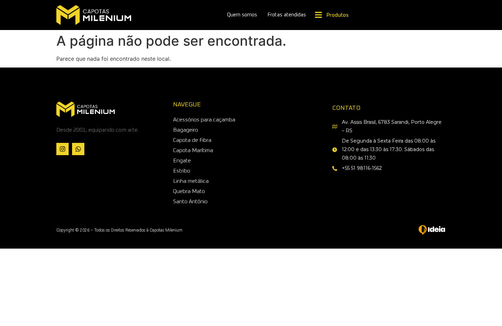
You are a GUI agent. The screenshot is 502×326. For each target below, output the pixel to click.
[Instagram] (62, 149)
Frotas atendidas (286, 14)
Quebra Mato (189, 191)
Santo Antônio (190, 201)
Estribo (181, 171)
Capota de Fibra (192, 140)
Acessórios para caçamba (204, 119)
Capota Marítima (193, 150)
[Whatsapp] (78, 149)
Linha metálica (191, 181)
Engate (182, 160)
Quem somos (242, 14)
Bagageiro (185, 130)
